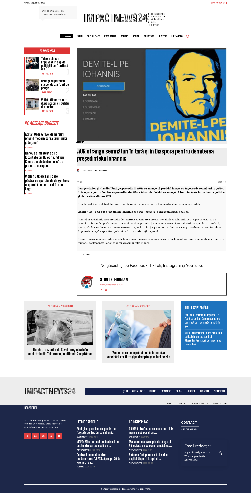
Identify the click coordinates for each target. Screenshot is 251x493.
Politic (29, 147)
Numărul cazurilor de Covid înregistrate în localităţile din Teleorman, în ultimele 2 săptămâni (60, 352)
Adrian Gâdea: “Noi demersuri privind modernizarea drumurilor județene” (46, 138)
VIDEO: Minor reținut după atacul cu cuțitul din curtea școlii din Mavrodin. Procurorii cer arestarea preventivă (203, 338)
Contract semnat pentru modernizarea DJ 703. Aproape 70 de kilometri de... (98, 458)
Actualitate (47, 73)
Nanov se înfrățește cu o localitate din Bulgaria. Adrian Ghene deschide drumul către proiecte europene (44, 159)
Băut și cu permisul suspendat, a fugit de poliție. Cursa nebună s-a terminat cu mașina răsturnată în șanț (202, 320)
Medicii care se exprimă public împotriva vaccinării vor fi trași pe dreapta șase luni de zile (138, 355)
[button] (187, 36)
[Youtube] (106, 290)
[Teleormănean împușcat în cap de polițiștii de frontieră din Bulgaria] (32, 63)
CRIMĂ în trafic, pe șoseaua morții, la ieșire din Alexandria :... (151, 430)
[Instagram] (35, 436)
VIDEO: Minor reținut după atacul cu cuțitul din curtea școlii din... (98, 443)
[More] (223, 254)
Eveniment (47, 92)
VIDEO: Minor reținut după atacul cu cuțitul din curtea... (55, 103)
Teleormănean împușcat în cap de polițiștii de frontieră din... (54, 64)
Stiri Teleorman (100, 170)
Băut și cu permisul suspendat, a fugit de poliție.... (55, 84)
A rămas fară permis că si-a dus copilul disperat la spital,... (148, 456)
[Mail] (43, 436)
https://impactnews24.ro (111, 285)
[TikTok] (51, 436)
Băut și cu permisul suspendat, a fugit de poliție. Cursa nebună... (96, 430)
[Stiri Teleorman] (78, 170)
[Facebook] (101, 290)
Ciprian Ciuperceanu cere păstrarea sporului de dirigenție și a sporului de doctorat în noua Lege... (47, 182)
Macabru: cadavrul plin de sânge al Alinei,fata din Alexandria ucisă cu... (150, 443)
